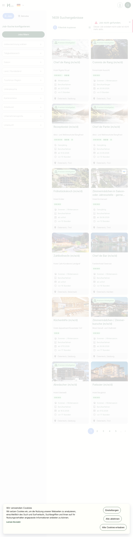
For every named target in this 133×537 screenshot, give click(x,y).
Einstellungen (112, 510)
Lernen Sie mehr (13, 522)
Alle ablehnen (113, 518)
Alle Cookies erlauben (113, 527)
